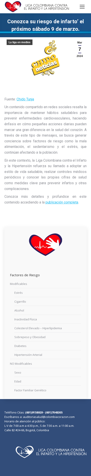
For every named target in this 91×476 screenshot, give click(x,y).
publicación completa (62, 202)
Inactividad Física (25, 319)
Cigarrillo (20, 302)
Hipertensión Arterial (28, 355)
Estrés (18, 293)
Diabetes (20, 346)
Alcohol (19, 310)
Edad (17, 381)
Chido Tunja (25, 99)
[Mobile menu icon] (82, 6)
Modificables (18, 284)
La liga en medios (19, 42)
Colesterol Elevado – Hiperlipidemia (38, 328)
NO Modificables (21, 364)
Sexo (17, 372)
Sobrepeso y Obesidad (30, 337)
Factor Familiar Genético (30, 390)
